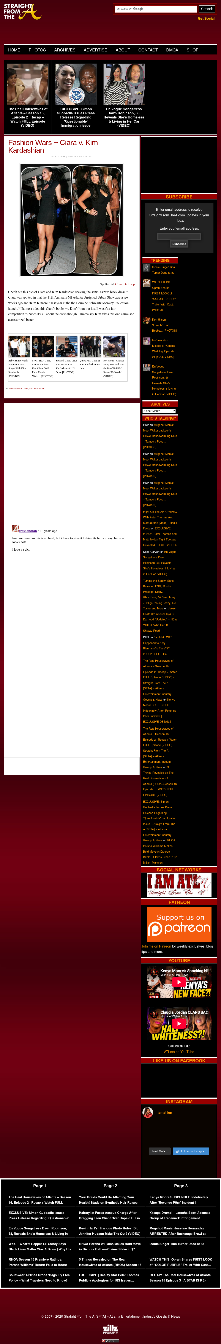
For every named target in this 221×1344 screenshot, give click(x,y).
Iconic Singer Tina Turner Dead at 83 (177, 1244)
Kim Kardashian (37, 388)
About (123, 50)
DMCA (172, 50)
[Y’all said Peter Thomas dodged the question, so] (188, 1128)
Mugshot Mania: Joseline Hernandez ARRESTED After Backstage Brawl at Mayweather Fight (178, 1234)
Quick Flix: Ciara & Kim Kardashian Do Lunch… (90, 364)
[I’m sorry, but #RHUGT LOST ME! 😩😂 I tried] (170, 1128)
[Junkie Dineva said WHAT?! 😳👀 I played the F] (170, 1139)
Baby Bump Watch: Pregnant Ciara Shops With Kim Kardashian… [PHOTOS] (18, 368)
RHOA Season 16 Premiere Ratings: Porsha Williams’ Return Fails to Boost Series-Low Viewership (38, 1265)
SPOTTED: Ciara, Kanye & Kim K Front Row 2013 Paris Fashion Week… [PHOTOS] (42, 368)
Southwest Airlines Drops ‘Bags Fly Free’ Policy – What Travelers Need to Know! (40, 1278)
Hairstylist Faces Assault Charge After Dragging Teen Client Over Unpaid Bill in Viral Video (109, 1218)
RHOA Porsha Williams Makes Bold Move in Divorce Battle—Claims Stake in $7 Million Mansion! (160, 851)
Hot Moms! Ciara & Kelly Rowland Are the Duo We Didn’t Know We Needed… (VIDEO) (114, 368)
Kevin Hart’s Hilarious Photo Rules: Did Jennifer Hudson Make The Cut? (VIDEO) (109, 1231)
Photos (37, 50)
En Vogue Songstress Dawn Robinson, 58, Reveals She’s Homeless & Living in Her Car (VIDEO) (124, 117)
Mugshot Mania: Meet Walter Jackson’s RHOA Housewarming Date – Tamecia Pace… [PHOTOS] (160, 436)
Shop (193, 50)
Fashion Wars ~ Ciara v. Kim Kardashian (53, 146)
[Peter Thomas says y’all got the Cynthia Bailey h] (151, 1139)
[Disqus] (72, 577)
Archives (65, 50)
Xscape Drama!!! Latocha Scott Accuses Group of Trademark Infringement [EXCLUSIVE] (180, 1218)
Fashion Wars (15, 388)
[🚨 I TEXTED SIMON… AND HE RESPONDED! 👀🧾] (188, 1139)
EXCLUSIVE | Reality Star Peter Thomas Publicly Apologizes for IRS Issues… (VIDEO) (109, 1280)
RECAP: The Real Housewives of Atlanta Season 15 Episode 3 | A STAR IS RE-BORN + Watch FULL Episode (180, 1280)
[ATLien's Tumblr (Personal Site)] (179, 895)
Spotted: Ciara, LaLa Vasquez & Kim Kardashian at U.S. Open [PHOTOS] (66, 366)
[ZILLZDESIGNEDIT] (110, 1333)
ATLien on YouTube (179, 1051)
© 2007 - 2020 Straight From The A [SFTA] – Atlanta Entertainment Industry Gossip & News (110, 1316)
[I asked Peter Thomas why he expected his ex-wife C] (207, 1128)
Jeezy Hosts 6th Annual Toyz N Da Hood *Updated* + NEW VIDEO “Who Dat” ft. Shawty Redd (160, 619)
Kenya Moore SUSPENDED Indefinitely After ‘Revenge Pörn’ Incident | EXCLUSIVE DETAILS (159, 710)
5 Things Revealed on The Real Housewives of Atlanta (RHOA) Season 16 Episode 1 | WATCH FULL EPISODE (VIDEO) (110, 1267)
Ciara (25, 388)
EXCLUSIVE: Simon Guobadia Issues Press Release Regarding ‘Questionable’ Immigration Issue (76, 117)
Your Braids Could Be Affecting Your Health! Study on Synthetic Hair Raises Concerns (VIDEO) (108, 1202)
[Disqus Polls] (71, 460)
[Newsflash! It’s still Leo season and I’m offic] (151, 1128)
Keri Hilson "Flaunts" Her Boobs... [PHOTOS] (164, 324)
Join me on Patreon (156, 946)
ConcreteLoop (125, 284)
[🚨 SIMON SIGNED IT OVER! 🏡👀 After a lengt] (207, 1139)
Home (14, 50)
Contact (148, 50)
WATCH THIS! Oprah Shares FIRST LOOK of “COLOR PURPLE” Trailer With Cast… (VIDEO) (181, 1265)
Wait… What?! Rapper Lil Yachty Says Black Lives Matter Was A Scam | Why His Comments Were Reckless (40, 1249)
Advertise (95, 50)
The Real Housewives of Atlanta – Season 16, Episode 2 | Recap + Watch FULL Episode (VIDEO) (27, 117)
